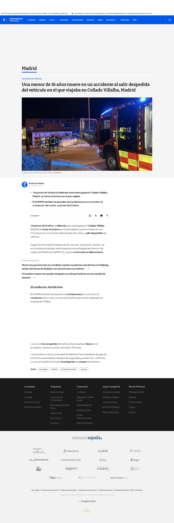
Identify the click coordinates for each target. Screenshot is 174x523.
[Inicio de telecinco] (4, 19)
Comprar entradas (111, 392)
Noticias (28, 392)
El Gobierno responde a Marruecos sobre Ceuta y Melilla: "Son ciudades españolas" (36, 13)
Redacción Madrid (36, 183)
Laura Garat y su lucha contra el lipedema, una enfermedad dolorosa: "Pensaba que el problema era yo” (113, 13)
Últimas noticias (32, 402)
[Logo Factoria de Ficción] (71, 460)
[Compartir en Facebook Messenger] (101, 215)
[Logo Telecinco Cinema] (103, 468)
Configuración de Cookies (87, 490)
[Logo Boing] (103, 460)
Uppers (132, 397)
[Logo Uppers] (71, 469)
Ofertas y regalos (111, 397)
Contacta (81, 392)
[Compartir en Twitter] (95, 215)
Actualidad (43, 369)
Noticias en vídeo (32, 407)
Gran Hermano (57, 392)
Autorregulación (84, 405)
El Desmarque (135, 402)
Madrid (29, 68)
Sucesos (84, 369)
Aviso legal (35, 490)
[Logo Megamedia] (88, 501)
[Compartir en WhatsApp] (90, 215)
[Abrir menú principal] (169, 19)
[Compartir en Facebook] (107, 215)
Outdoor (54, 423)
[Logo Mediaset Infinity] (39, 451)
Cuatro (132, 407)
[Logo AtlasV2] (55, 477)
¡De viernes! (56, 418)
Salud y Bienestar (111, 412)
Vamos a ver (56, 413)
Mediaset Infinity (136, 392)
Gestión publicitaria (122, 490)
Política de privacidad (68, 490)
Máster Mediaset (84, 423)
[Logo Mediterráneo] (119, 478)
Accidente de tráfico (32, 79)
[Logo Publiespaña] (87, 478)
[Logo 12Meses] (135, 468)
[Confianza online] (87, 513)
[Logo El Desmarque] (39, 460)
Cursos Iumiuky (110, 402)
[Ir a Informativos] (16, 20)
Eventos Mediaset (111, 407)
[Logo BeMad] (39, 469)
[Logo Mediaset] (87, 439)
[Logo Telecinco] (71, 451)
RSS (132, 490)
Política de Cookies (106, 490)
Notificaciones (84, 410)
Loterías (28, 397)
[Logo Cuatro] (103, 451)
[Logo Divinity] (135, 451)
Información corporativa (50, 490)
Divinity (132, 412)
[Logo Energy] (135, 460)
